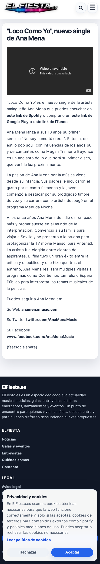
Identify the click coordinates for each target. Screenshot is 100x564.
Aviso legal (11, 486)
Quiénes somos (15, 460)
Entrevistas (12, 453)
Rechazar (28, 552)
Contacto (10, 467)
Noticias (9, 439)
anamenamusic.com (40, 309)
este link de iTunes (50, 121)
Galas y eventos (16, 446)
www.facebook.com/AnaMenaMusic (40, 336)
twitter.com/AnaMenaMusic (51, 319)
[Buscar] (81, 8)
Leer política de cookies (29, 539)
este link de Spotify (24, 115)
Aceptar (72, 552)
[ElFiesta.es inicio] (30, 8)
